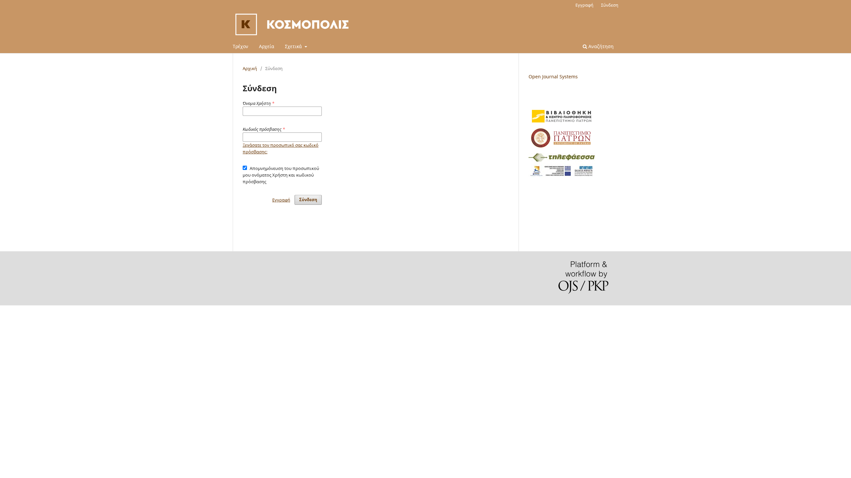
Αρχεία (266, 46)
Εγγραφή (584, 5)
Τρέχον (240, 46)
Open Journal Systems (553, 76)
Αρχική (250, 68)
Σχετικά (294, 46)
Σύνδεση (609, 5)
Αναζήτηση (600, 46)
